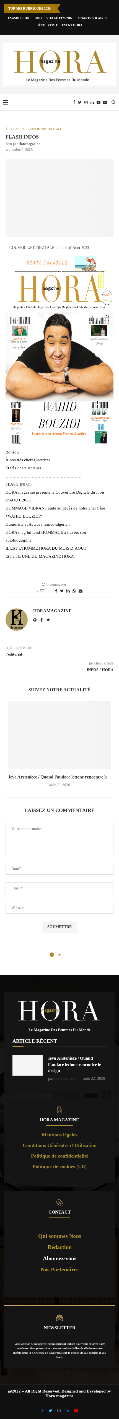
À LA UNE (13, 129)
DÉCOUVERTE (47, 25)
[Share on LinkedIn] (68, 591)
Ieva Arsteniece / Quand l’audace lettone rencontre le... (60, 777)
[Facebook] (74, 102)
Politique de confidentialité (59, 1156)
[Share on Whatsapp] (74, 591)
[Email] (105, 102)
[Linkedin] (92, 102)
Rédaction (60, 1247)
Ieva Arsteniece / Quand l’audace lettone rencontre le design (74, 1064)
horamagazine (29, 144)
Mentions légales (59, 1134)
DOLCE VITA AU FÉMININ (53, 18)
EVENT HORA (72, 25)
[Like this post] (45, 591)
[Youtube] (98, 102)
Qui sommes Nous (59, 1236)
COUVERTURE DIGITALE (44, 129)
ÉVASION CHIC (19, 18)
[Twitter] (80, 102)
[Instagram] (86, 102)
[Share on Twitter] (62, 591)
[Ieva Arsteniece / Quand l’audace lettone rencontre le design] (59, 735)
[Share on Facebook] (56, 591)
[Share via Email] (80, 591)
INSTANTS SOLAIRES (91, 18)
